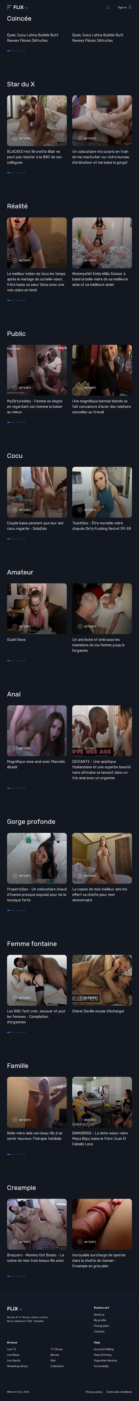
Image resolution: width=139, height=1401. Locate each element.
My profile (100, 1320)
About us (99, 1314)
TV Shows (56, 1349)
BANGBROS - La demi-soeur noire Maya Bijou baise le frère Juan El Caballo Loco (100, 1138)
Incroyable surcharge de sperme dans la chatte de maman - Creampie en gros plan (98, 1260)
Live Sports (13, 1360)
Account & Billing (104, 1349)
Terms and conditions (119, 1391)
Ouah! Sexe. (16, 639)
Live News (13, 1354)
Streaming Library (17, 1366)
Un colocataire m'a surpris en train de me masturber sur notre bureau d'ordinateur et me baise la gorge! (100, 157)
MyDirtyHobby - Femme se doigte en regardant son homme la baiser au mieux (35, 406)
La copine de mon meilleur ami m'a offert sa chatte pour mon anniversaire (99, 894)
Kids (53, 1360)
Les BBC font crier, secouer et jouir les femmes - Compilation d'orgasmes (36, 1016)
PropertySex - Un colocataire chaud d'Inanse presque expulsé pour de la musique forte (37, 894)
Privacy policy (94, 1391)
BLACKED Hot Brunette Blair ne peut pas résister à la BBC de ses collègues (34, 157)
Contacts (99, 1331)
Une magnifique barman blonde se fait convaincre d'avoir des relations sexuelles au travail (101, 406)
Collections (57, 1366)
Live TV (11, 1349)
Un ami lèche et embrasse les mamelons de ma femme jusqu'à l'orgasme (98, 645)
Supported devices (105, 1360)
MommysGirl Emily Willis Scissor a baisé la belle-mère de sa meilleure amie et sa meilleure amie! (100, 279)
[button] (9, 50)
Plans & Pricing (102, 1354)
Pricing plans (101, 1325)
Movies (54, 1354)
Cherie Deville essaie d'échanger (98, 1011)
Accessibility (101, 1366)
